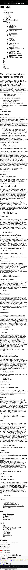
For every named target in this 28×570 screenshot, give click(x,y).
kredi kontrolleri (21, 160)
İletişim (13, 95)
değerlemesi (3, 89)
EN (6, 566)
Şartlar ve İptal (6, 533)
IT (16, 566)
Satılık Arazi (6, 309)
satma (17, 86)
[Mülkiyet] (5, 8)
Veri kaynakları (6, 516)
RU (18, 566)
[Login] (4, 65)
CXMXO (10, 557)
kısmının (15, 299)
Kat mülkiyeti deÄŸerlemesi (10, 213)
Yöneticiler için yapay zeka (10, 503)
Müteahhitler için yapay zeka (10, 502)
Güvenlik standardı (7, 517)
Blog (4, 536)
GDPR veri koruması (8, 515)
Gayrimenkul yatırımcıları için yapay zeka (13, 506)
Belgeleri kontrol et (7, 507)
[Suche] (4, 67)
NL (14, 566)
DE (4, 566)
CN (23, 566)
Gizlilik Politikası (7, 532)
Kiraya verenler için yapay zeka (11, 504)
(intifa (20, 466)
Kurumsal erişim (7, 519)
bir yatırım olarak (4, 92)
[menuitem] (15, 11)
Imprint (14, 557)
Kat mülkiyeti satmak (8, 212)
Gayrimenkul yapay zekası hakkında (12, 527)
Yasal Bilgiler (6, 531)
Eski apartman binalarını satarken (14, 267)
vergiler (2, 90)
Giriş (4, 526)
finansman (21, 89)
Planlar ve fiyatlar (7, 529)
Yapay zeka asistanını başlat (10, 528)
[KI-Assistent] (3, 63)
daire (8, 90)
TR (21, 566)
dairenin (2, 460)
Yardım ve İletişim (7, 535)
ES (11, 566)
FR (9, 566)
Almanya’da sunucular (8, 514)
